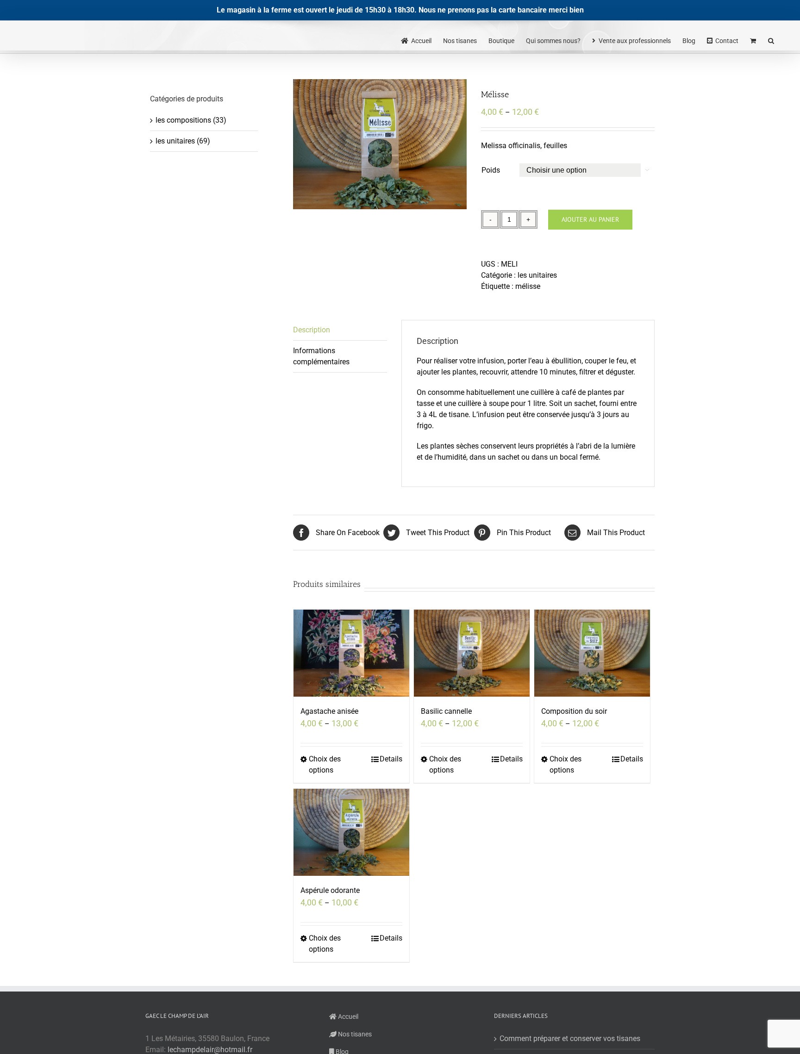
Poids (490, 170)
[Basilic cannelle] (472, 653)
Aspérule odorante (330, 890)
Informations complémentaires (321, 356)
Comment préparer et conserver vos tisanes (570, 1038)
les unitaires (537, 275)
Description (311, 329)
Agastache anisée (329, 711)
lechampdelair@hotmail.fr (210, 1049)
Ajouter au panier (590, 219)
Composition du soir (574, 711)
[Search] (771, 39)
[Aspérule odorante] (351, 832)
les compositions (183, 120)
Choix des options (325, 764)
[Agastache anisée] (351, 653)
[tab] (340, 330)
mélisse (527, 286)
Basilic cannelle (446, 711)
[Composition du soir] (592, 653)
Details (391, 759)
